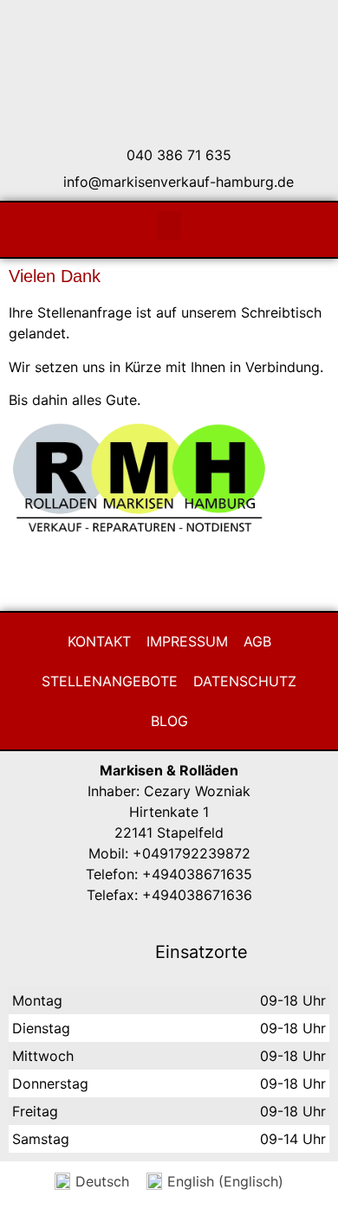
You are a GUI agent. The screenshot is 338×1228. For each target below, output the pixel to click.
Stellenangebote (110, 681)
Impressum (187, 641)
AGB (257, 641)
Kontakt (99, 641)
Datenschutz (244, 681)
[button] (169, 225)
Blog (169, 721)
